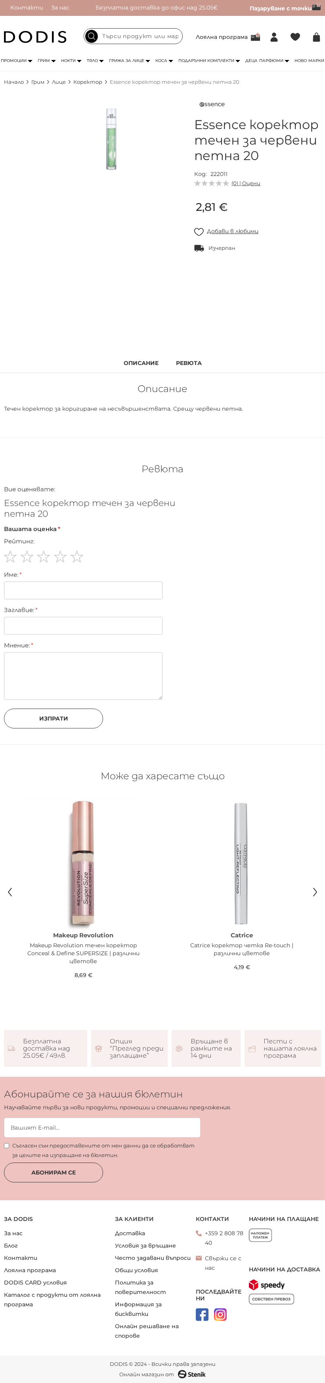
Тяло (92, 60)
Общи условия (136, 1270)
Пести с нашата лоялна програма (290, 1048)
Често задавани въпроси (153, 1257)
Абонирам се (53, 1172)
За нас (60, 7)
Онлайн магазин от (146, 1374)
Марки (316, 60)
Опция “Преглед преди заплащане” (137, 1048)
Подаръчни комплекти (206, 60)
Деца (251, 60)
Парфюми (271, 60)
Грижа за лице (126, 60)
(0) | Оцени (245, 183)
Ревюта (189, 363)
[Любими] (295, 37)
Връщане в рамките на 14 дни (211, 1048)
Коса (161, 60)
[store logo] (35, 37)
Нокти (68, 60)
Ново (300, 60)
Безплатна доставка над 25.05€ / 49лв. (46, 1048)
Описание (141, 363)
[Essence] (212, 106)
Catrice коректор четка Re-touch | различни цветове (241, 949)
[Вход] (274, 37)
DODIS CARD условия (35, 1282)
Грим (44, 60)
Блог (11, 1245)
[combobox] (133, 36)
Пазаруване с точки (281, 8)
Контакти (26, 7)
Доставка (130, 1233)
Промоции (14, 60)
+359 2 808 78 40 (224, 1238)
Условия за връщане (145, 1245)
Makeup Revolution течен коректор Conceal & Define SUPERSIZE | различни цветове (83, 953)
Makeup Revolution (83, 935)
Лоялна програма (222, 37)
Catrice (242, 935)
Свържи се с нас (223, 1263)
